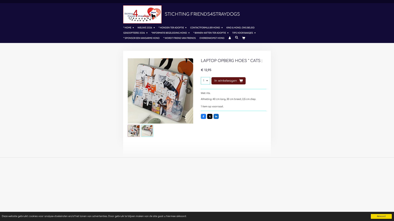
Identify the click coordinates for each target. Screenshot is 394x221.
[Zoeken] (236, 37)
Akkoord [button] (381, 216)
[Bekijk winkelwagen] (243, 38)
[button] (134, 131)
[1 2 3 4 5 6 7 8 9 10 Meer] (205, 80)
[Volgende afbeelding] (188, 91)
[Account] (229, 38)
